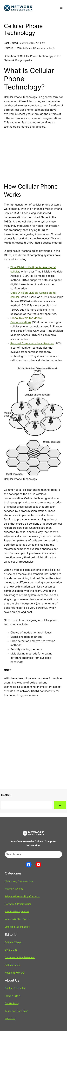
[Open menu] (61, 8)
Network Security (14, 888)
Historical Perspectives (17, 911)
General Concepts (35, 48)
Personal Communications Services (32, 343)
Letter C (50, 48)
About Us (10, 1018)
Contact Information (15, 988)
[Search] (60, 805)
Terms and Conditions (16, 1011)
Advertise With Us (14, 972)
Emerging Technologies (17, 926)
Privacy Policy (12, 995)
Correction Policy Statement (20, 957)
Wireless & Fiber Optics (17, 919)
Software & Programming (18, 904)
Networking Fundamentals (19, 881)
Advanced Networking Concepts (22, 896)
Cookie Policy (12, 1003)
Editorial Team (13, 48)
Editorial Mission (13, 942)
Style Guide (11, 949)
